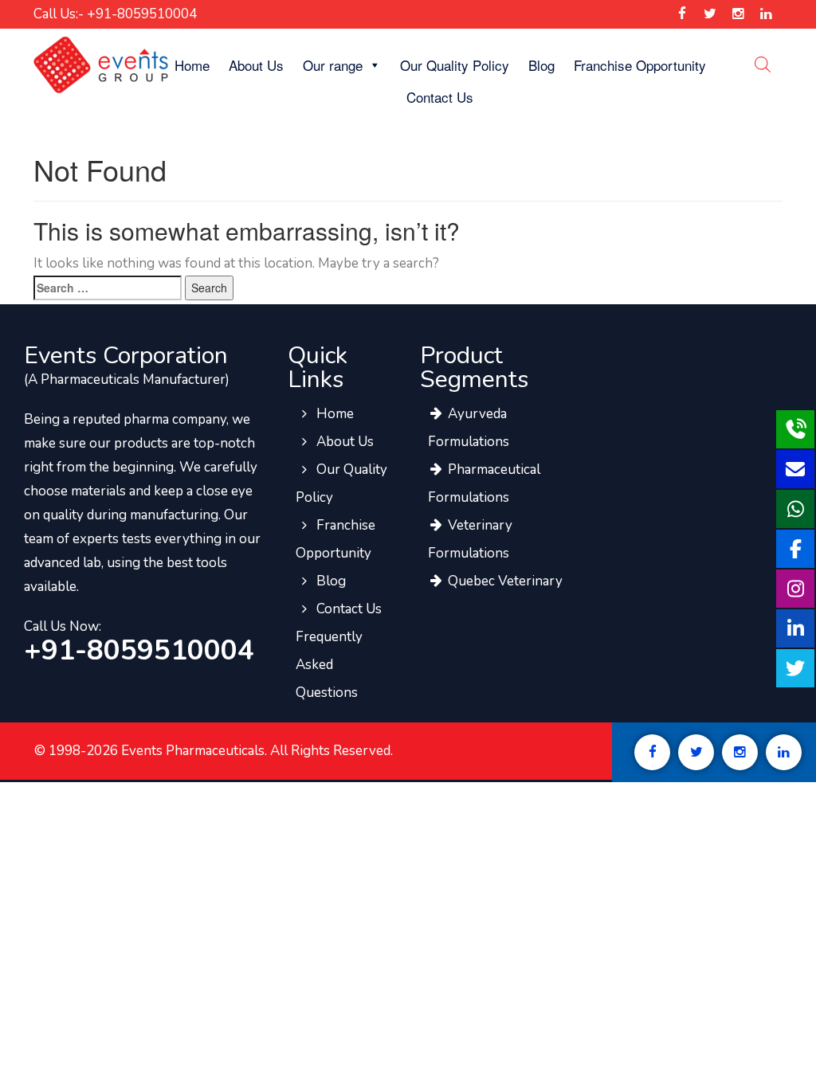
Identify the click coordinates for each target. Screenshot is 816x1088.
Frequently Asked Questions (329, 665)
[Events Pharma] (100, 64)
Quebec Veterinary (504, 581)
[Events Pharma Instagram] (737, 14)
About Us (256, 65)
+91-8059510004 (139, 651)
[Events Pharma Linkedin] (766, 14)
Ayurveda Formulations (468, 428)
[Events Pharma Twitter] (709, 14)
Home (192, 65)
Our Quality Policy (454, 65)
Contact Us (439, 97)
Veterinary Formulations (470, 539)
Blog (541, 65)
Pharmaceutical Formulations (484, 483)
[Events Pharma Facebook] (681, 14)
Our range (333, 65)
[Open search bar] (763, 64)
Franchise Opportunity (640, 65)
